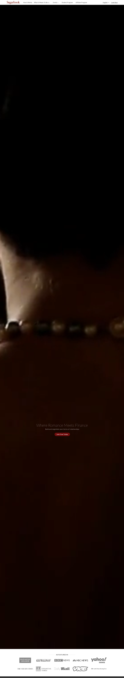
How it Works (27, 2)
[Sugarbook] (17, 2)
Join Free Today (62, 434)
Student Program (67, 2)
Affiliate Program (81, 2)
